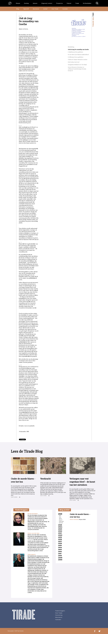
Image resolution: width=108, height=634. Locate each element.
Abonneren (36, 9)
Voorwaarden (10, 631)
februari (61, 521)
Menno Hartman (74, 519)
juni (60, 515)
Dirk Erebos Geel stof (73, 62)
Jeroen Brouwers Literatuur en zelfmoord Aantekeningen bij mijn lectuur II (77, 68)
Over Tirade (55, 9)
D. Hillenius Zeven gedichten (75, 57)
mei (60, 517)
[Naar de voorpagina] (8, 3)
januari (61, 522)
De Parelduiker (87, 3)
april (60, 518)
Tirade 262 (93, 22)
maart (60, 520)
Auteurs (35, 3)
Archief (45, 9)
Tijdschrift (26, 9)
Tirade (77, 3)
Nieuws (18, 3)
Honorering (58, 615)
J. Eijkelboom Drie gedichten (75, 52)
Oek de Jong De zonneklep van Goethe (78, 49)
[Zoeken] (97, 3)
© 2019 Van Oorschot (18, 631)
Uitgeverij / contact (46, 3)
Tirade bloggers (60, 610)
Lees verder (14, 497)
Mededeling (71, 47)
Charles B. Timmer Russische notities (77, 59)
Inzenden (65, 9)
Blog (17, 9)
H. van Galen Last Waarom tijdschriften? (78, 54)
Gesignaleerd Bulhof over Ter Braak (77, 64)
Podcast (69, 3)
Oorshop (26, 3)
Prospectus (59, 3)
